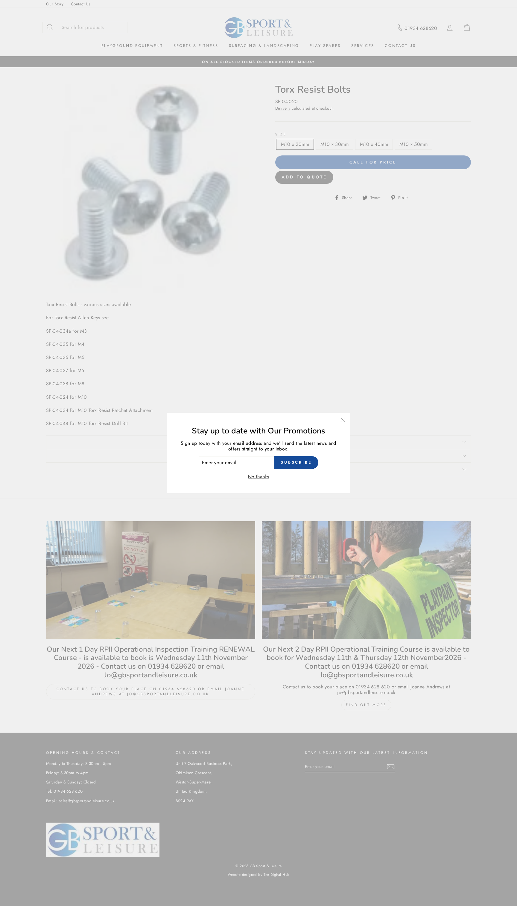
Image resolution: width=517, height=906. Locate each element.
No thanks (258, 476)
